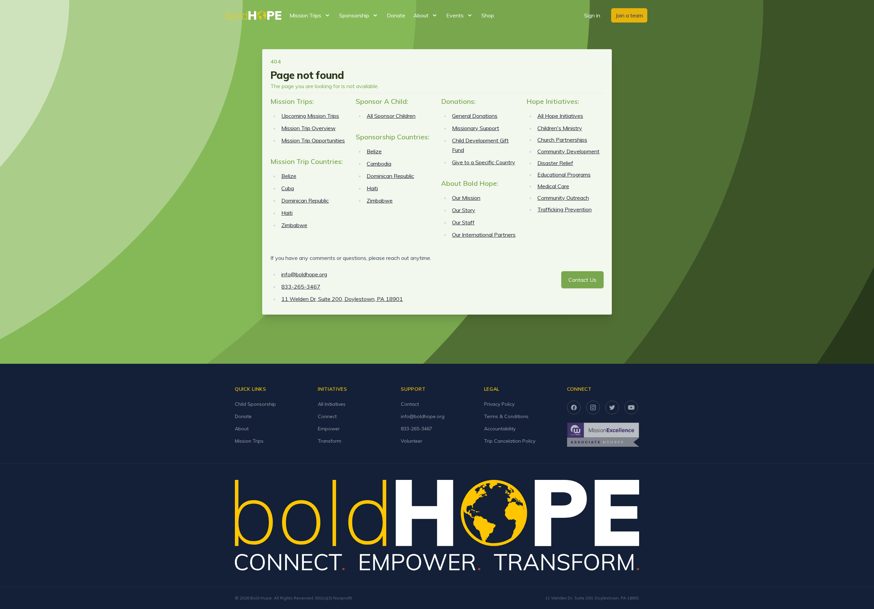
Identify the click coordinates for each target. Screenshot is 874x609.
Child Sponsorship (255, 404)
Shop (487, 15)
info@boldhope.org (304, 274)
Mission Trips (249, 441)
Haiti (287, 212)
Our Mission (466, 197)
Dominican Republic (305, 200)
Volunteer (411, 441)
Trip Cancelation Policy (509, 441)
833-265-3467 (300, 286)
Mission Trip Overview (308, 128)
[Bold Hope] (254, 15)
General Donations (474, 115)
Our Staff (463, 222)
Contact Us (582, 279)
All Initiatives (332, 404)
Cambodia (379, 163)
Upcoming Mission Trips (310, 115)
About (242, 429)
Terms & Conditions (506, 416)
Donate (396, 15)
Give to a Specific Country (483, 162)
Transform (329, 441)
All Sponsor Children (391, 115)
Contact (410, 404)
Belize (288, 175)
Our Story (463, 210)
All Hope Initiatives (560, 115)
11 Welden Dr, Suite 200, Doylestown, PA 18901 (342, 298)
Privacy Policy (499, 404)
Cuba (287, 188)
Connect (327, 416)
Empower (329, 429)
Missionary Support (475, 128)
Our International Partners (484, 234)
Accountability (500, 429)
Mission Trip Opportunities (313, 140)
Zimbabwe (294, 225)
